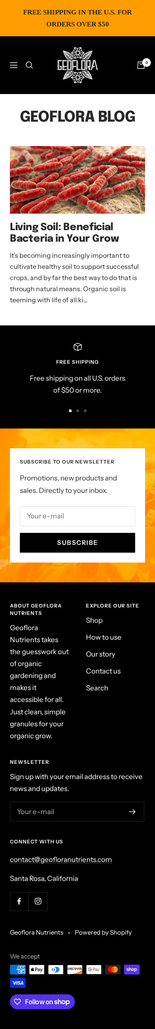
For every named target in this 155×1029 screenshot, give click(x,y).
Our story (100, 654)
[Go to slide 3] (85, 411)
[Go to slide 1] (70, 411)
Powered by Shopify (103, 932)
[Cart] (141, 65)
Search (97, 688)
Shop (94, 620)
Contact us (103, 671)
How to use (104, 637)
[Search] (29, 65)
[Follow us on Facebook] (19, 901)
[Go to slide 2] (77, 411)
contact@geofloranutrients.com (61, 859)
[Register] (132, 812)
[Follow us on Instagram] (38, 901)
